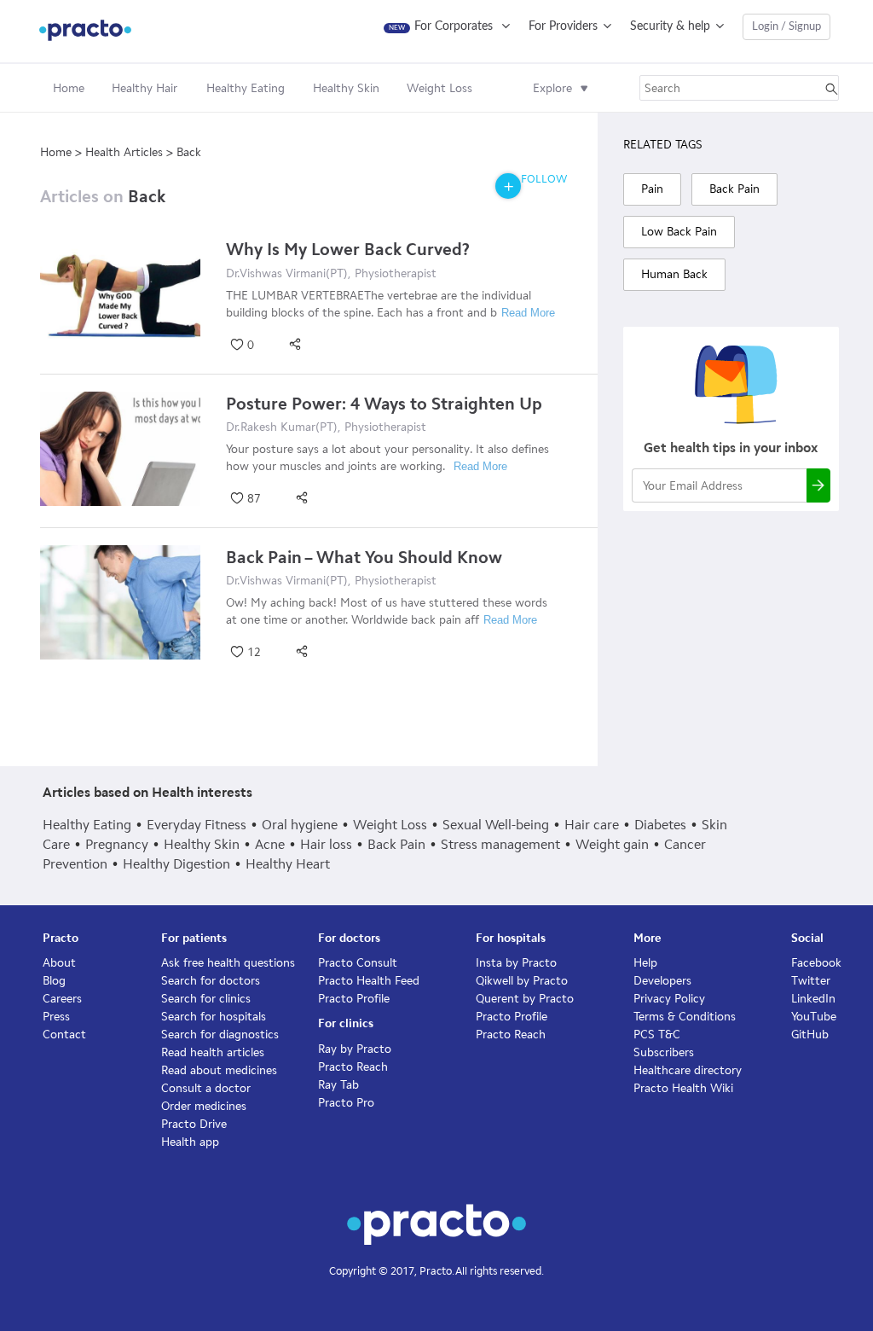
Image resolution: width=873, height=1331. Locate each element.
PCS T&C (656, 1034)
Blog (54, 981)
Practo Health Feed (368, 981)
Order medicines (203, 1106)
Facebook (816, 963)
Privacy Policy (669, 998)
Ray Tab (338, 1085)
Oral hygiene (300, 825)
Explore (552, 88)
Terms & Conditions (684, 1016)
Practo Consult (357, 963)
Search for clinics (206, 998)
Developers (662, 981)
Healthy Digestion (176, 864)
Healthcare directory (687, 1070)
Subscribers (663, 1052)
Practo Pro (346, 1103)
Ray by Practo (354, 1049)
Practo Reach (353, 1067)
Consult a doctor (206, 1088)
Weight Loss (390, 825)
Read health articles (212, 1052)
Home (68, 88)
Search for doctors (210, 981)
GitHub (810, 1034)
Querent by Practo (525, 998)
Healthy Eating (87, 825)
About (59, 963)
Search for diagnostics (220, 1034)
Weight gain (612, 844)
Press (56, 1016)
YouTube (813, 1016)
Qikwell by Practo (522, 981)
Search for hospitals (213, 1016)
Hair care (591, 825)
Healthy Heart (288, 864)
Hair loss (326, 844)
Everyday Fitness (196, 825)
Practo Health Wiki (683, 1088)
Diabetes (660, 825)
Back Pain (396, 844)
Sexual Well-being (495, 825)
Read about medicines (219, 1070)
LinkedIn (813, 998)
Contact (64, 1034)
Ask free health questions (228, 963)
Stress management (500, 844)
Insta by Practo (516, 963)
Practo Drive (194, 1124)
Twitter (810, 981)
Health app (190, 1142)
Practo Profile (354, 998)
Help (645, 963)
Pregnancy (116, 844)
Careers (62, 998)
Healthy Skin (202, 844)
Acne (270, 844)
